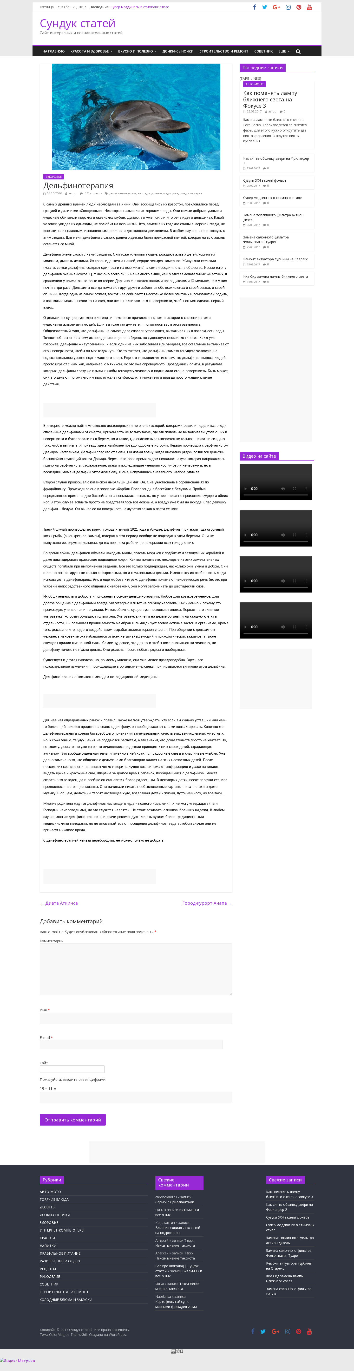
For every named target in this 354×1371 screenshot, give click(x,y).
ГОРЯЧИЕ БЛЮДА (54, 1199)
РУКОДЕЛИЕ (50, 1276)
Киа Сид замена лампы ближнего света (275, 276)
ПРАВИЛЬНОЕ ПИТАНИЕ (60, 1253)
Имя (45, 1010)
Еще (282, 51)
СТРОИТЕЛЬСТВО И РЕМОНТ (224, 51)
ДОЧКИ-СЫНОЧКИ (178, 51)
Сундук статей (78, 22)
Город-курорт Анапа (207, 903)
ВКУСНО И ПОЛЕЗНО (135, 51)
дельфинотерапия (122, 193)
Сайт (44, 1062)
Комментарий (52, 940)
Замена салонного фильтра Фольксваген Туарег (266, 239)
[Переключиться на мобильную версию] (177, 1351)
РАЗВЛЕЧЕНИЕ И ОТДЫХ (60, 1261)
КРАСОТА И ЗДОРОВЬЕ (90, 51)
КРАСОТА (47, 1238)
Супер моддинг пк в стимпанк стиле (140, 7)
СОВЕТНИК (263, 51)
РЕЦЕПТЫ (48, 1268)
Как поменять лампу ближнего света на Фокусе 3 (270, 99)
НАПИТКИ (48, 1245)
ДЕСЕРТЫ (47, 1207)
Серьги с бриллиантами (174, 1202)
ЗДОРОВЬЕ (54, 177)
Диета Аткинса (59, 903)
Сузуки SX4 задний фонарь (265, 180)
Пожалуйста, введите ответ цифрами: (73, 1079)
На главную (54, 51)
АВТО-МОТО (254, 84)
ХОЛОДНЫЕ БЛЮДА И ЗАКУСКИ (66, 1299)
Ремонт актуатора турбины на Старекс (275, 259)
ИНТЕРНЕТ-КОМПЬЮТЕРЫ (62, 1230)
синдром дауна (191, 193)
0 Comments (93, 193)
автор (72, 193)
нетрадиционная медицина (158, 193)
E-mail (46, 1037)
